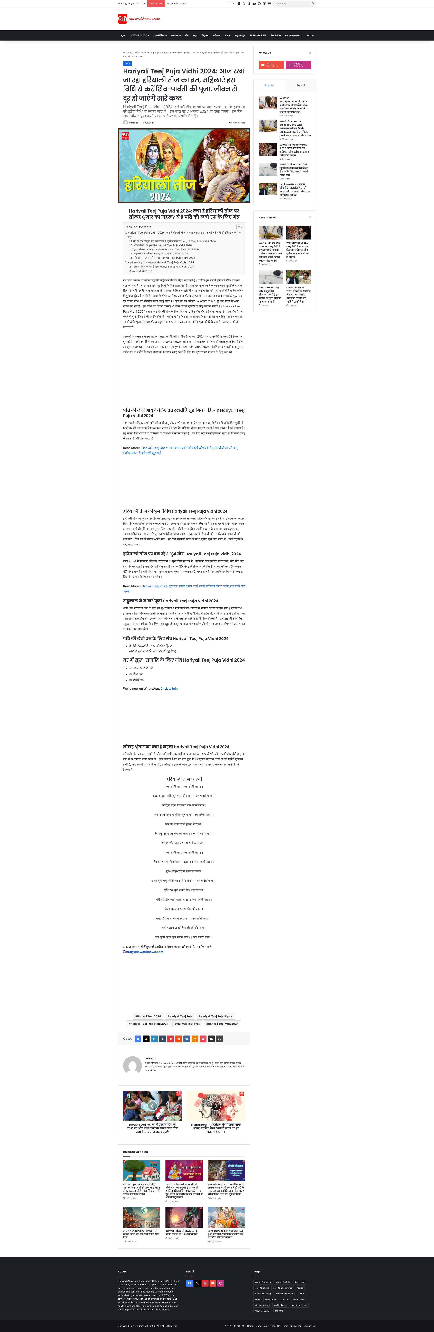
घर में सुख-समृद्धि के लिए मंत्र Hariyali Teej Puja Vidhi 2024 (161, 262)
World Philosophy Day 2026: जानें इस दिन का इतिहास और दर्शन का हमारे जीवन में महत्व (205, 3)
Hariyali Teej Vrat (188, 1023)
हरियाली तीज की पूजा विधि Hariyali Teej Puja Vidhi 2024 (163, 245)
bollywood (300, 1282)
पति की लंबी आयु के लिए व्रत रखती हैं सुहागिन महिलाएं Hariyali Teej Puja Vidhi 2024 (174, 241)
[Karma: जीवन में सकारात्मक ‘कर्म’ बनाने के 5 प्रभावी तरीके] (184, 1217)
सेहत (195, 35)
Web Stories (258, 35)
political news (280, 1305)
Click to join (169, 688)
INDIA (302, 1293)
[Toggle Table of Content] (238, 227)
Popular (269, 85)
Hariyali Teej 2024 (149, 1016)
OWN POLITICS (140, 35)
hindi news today (263, 1293)
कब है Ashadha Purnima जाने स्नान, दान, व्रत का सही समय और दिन (141, 1234)
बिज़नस (205, 35)
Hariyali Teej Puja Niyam (216, 1016)
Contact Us (309, 1326)
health (300, 1288)
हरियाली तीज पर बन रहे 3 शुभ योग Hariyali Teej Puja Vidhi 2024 (167, 249)
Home (128, 52)
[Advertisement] (247, 18)
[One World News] (139, 19)
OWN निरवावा (160, 35)
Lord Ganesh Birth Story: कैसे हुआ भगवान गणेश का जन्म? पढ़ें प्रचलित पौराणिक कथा (225, 1234)
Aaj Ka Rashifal (283, 1282)
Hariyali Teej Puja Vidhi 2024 (149, 1023)
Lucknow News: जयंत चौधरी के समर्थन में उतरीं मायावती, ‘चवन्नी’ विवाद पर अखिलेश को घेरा (295, 190)
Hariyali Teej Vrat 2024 (223, 1023)
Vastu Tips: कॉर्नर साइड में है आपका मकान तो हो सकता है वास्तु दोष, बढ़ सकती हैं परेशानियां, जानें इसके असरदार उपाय (141, 1189)
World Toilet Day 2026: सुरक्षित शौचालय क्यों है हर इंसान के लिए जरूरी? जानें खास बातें (294, 170)
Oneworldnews (262, 1305)
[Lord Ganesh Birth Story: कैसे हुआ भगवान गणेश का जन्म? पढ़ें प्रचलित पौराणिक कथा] (226, 1217)
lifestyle (284, 1299)
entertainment (262, 1288)
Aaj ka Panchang (263, 1282)
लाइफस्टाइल (240, 35)
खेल (187, 35)
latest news (270, 1299)
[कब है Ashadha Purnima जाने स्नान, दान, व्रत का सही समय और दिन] (141, 1217)
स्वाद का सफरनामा (292, 35)
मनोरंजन (175, 35)
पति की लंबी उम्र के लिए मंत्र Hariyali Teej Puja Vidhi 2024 (164, 257)
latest (258, 1299)
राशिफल (216, 35)
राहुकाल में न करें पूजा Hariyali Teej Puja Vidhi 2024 (161, 253)
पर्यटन (227, 35)
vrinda (132, 122)
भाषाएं (309, 35)
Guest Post (262, 1326)
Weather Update (263, 1311)
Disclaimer (295, 1326)
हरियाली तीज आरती (143, 270)
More (274, 35)
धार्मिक (136, 52)
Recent (301, 85)
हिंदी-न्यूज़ (279, 1311)
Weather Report (299, 1305)
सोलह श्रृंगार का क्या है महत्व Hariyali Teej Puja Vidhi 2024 (164, 266)
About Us (275, 1326)
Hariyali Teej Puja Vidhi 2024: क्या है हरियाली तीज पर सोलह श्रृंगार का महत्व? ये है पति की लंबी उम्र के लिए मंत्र (184, 235)
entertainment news (282, 1288)
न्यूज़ (123, 35)
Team (285, 1326)
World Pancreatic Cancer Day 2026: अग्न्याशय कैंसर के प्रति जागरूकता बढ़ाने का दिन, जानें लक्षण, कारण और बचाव (295, 128)
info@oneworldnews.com (144, 952)
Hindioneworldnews (285, 1293)
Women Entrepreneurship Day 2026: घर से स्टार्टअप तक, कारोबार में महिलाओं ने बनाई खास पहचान (294, 105)
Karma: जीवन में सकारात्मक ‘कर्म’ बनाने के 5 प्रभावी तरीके (181, 1232)
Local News (298, 1299)
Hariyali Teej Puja (181, 1016)
